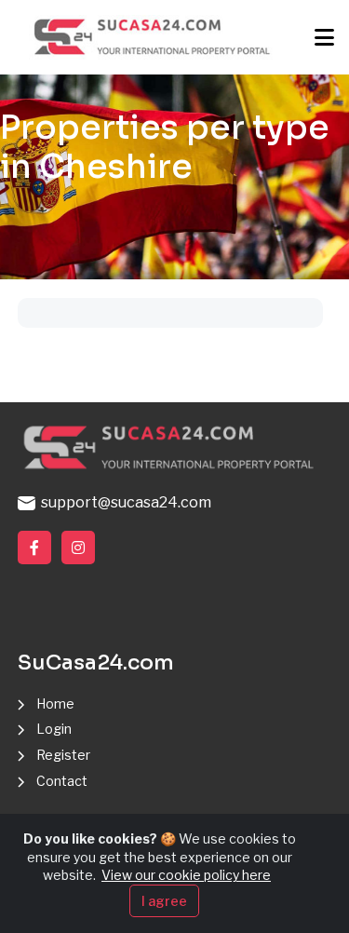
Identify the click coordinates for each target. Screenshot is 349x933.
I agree (164, 901)
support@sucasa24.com (123, 502)
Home (55, 703)
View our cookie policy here (186, 875)
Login (54, 729)
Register (63, 755)
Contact (61, 781)
